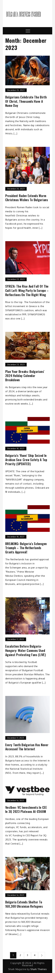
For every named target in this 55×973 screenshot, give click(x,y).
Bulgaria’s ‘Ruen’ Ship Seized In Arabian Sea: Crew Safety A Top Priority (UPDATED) (26, 459)
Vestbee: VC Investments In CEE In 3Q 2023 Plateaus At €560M (26, 809)
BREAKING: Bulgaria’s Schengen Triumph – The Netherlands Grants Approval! (26, 548)
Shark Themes (38, 969)
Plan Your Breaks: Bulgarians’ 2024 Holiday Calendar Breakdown (24, 375)
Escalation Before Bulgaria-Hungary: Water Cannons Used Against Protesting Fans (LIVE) (25, 650)
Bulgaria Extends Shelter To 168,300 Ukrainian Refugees (24, 904)
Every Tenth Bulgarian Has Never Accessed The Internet (27, 747)
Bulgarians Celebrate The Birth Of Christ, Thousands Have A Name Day (26, 101)
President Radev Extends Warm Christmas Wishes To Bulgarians (26, 198)
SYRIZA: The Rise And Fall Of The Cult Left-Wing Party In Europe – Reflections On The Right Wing (27, 290)
